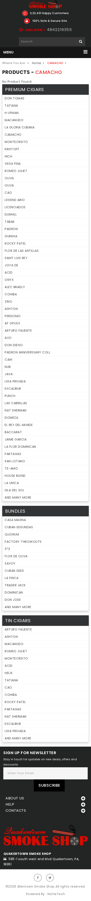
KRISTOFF (12, 149)
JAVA (9, 374)
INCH (8, 156)
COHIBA (11, 294)
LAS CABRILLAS (16, 403)
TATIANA (11, 105)
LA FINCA (11, 578)
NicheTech (56, 894)
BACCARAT (13, 432)
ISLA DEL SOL (14, 490)
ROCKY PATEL (15, 243)
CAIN (8, 359)
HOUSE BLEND (15, 475)
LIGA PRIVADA (15, 381)
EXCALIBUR (13, 388)
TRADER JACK (15, 585)
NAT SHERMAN (16, 410)
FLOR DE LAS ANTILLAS (22, 251)
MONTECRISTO (16, 142)
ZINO (8, 301)
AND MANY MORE (18, 497)
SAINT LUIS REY (16, 258)
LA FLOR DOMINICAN (20, 446)
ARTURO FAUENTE (18, 330)
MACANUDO (14, 120)
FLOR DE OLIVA (16, 556)
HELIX (9, 673)
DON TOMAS (15, 98)
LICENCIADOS (15, 207)
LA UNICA (12, 483)
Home (36, 63)
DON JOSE (13, 600)
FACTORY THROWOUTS (23, 541)
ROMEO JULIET (16, 171)
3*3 (7, 549)
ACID (8, 272)
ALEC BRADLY (15, 287)
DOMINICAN (14, 592)
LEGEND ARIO (15, 200)
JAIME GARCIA (16, 439)
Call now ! (35, 30)
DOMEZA (11, 417)
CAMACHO (13, 134)
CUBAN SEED (14, 570)
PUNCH (10, 396)
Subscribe (49, 785)
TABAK (10, 221)
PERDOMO (13, 316)
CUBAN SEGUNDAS (19, 527)
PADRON (11, 229)
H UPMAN (12, 113)
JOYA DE (11, 265)
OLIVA (9, 178)
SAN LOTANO (15, 461)
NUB (8, 367)
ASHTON (11, 309)
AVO (8, 338)
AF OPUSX (12, 323)
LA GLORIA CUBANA (19, 127)
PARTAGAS (13, 454)
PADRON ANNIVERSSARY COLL (27, 352)
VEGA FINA (13, 163)
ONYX (9, 280)
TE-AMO (11, 468)
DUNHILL (11, 214)
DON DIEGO (14, 345)
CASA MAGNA (15, 520)
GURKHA (11, 236)
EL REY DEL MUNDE (19, 425)
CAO (8, 192)
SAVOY (10, 563)
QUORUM (12, 534)
